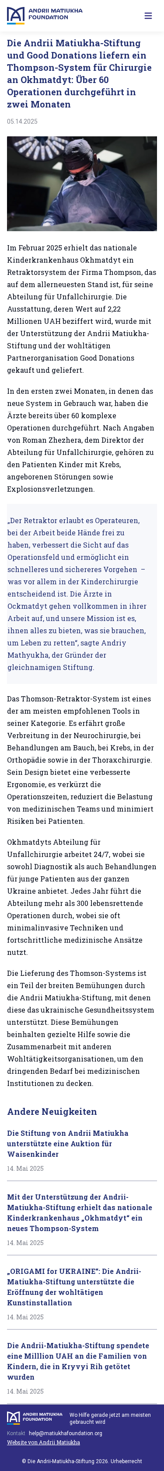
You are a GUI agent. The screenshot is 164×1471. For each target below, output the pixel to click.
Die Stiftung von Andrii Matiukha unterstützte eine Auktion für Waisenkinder (68, 1143)
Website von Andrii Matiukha (43, 1442)
